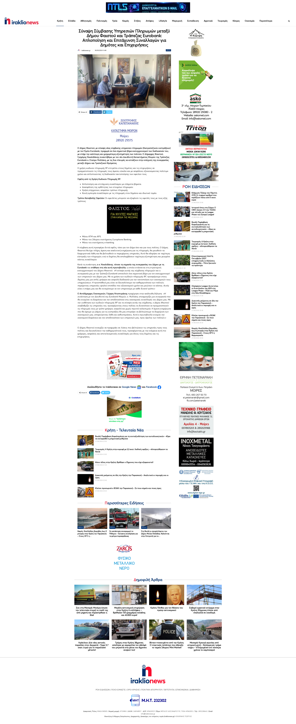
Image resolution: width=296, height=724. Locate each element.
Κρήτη (60, 21)
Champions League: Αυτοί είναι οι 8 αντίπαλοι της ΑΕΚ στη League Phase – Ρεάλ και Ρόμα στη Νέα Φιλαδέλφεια (205, 289)
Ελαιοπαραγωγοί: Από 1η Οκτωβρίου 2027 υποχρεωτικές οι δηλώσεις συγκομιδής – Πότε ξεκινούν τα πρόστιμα (204, 261)
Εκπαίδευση (193, 21)
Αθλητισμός (85, 21)
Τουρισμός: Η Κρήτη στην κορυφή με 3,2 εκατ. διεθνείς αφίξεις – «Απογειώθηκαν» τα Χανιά (204, 245)
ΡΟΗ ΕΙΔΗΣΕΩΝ (103, 690)
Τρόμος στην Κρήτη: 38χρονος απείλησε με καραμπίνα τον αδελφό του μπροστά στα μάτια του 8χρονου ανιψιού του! (129, 646)
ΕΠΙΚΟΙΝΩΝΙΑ (182, 690)
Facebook (151, 387)
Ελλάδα (71, 21)
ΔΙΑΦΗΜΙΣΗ (195, 690)
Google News (129, 387)
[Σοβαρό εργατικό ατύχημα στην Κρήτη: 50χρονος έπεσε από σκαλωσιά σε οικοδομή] (204, 595)
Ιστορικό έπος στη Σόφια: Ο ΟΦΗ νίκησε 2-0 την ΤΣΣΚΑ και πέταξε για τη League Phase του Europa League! (204, 211)
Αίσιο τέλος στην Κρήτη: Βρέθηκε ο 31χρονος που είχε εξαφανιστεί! (124, 462)
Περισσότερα (265, 21)
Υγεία (114, 21)
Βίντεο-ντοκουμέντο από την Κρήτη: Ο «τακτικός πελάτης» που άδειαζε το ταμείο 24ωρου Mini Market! (167, 645)
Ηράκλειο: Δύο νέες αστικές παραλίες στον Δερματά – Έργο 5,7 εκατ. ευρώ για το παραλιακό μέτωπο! (91, 646)
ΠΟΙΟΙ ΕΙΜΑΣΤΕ (118, 690)
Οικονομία (249, 21)
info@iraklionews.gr (148, 714)
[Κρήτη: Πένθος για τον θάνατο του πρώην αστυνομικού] (166, 595)
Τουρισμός (223, 21)
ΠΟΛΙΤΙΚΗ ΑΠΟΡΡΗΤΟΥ (151, 690)
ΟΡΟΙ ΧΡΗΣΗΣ (133, 690)
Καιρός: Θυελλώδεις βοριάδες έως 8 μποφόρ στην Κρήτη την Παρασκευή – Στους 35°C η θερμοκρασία (205, 331)
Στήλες (137, 21)
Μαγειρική (177, 21)
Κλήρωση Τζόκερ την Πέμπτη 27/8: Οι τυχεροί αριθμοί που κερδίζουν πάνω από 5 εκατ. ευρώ (204, 196)
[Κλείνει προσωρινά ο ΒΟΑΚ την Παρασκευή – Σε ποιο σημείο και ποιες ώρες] (85, 492)
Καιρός (125, 21)
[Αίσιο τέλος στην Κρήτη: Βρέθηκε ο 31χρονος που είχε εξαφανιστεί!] (85, 466)
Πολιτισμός (102, 21)
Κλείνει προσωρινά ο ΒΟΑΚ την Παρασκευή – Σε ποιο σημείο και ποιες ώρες (128, 488)
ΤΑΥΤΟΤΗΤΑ (168, 690)
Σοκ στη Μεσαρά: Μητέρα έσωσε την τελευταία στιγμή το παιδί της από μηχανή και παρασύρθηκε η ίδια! (92, 611)
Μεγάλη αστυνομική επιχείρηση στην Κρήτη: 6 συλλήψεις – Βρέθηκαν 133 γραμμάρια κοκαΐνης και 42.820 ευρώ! (129, 611)
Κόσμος (236, 21)
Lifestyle (163, 21)
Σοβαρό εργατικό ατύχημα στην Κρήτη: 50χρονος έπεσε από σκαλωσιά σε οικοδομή (204, 610)
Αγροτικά (208, 21)
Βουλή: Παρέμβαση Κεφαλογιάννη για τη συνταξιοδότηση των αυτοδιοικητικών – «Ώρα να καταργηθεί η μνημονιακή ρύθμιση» (194, 228)
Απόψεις (150, 21)
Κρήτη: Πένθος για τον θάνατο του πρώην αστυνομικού (166, 609)
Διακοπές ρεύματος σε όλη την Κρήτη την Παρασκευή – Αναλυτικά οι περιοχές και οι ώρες (205, 304)
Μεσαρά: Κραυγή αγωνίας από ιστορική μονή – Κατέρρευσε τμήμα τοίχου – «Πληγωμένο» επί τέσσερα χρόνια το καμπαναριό (204, 646)
